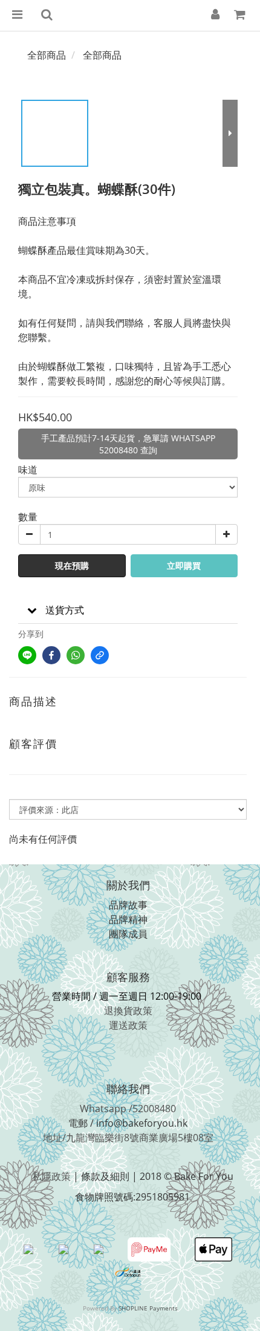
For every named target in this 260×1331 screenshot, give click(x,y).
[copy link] (100, 655)
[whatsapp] (76, 655)
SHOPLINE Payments (148, 1308)
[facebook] (51, 655)
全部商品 (46, 55)
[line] (27, 655)
